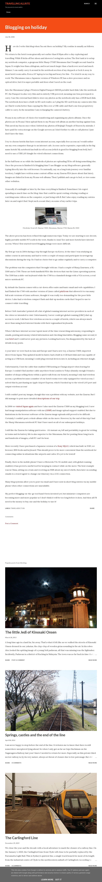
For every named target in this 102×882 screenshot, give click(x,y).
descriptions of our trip (48, 398)
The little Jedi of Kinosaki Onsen (30, 632)
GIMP (48, 410)
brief (11, 339)
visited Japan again (25, 406)
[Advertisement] (51, 545)
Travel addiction (18, 508)
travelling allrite (17, 3)
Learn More (47, 879)
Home (8, 12)
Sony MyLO (63, 446)
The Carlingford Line (21, 838)
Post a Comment (11, 523)
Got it (58, 879)
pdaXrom (64, 291)
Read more (93, 660)
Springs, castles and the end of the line (35, 735)
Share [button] (92, 508)
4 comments (16, 763)
